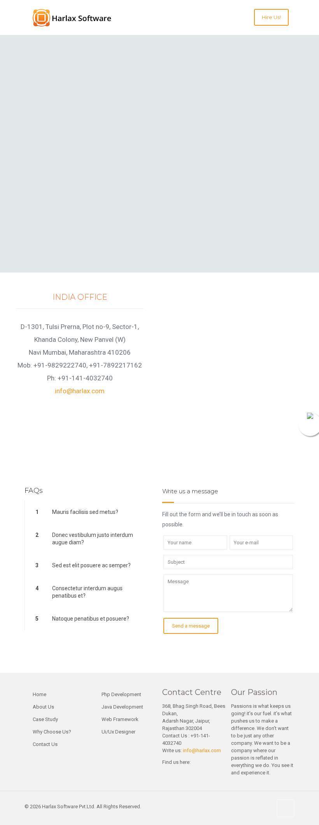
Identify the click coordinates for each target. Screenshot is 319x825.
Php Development (121, 694)
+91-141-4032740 (85, 378)
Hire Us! (271, 17)
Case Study (45, 719)
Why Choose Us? (52, 732)
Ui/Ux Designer (118, 732)
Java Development (122, 707)
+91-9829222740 (59, 365)
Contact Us (45, 744)
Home (39, 694)
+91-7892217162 (115, 365)
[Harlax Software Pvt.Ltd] (81, 17)
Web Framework (120, 719)
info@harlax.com (80, 391)
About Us (43, 707)
